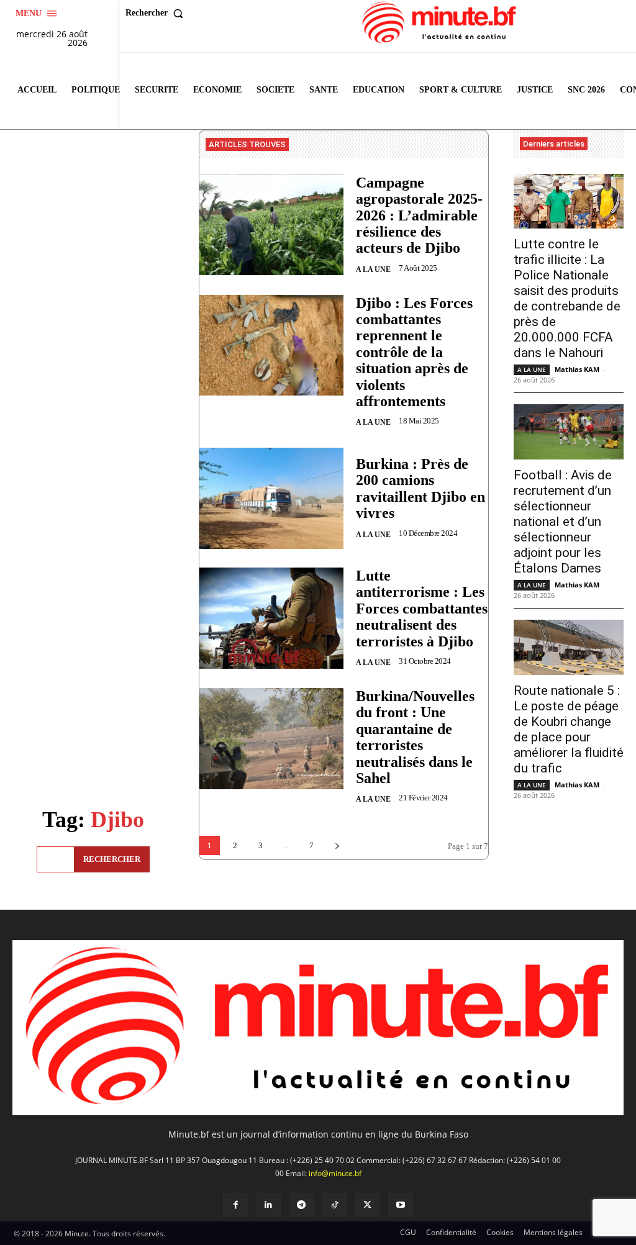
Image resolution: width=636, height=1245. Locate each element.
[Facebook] (235, 1205)
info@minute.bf (335, 1173)
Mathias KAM (577, 369)
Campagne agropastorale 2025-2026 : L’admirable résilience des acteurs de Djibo (419, 215)
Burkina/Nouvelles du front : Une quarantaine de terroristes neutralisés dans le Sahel (415, 737)
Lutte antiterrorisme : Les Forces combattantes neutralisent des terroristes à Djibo (422, 609)
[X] (367, 1205)
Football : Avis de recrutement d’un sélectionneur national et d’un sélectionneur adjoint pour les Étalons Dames (563, 522)
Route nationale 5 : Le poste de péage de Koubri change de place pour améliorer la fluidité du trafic (569, 729)
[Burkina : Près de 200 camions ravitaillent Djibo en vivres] (271, 498)
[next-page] (337, 845)
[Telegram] (301, 1205)
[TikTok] (334, 1205)
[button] (157, 13)
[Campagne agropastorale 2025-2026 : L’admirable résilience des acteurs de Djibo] (271, 225)
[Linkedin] (269, 1205)
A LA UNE (373, 269)
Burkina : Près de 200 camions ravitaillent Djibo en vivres (420, 488)
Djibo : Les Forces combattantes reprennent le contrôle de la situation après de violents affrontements (414, 352)
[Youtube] (400, 1205)
